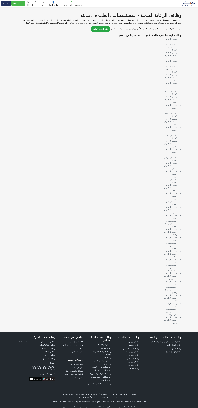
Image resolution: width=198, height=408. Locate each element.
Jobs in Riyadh (96, 402)
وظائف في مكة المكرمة (130, 348)
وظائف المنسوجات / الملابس (100, 370)
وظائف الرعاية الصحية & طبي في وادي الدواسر (170, 320)
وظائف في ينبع (133, 365)
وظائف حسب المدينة (128, 337)
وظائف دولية (134, 368)
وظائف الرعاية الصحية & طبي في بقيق (170, 55)
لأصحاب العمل (75, 359)
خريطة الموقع (77, 406)
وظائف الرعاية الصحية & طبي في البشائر (170, 122)
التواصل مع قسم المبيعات (73, 374)
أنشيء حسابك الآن (76, 364)
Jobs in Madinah (129, 402)
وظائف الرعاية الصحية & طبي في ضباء (170, 188)
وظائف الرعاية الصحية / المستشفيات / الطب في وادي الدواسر (171, 309)
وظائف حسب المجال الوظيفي (166, 337)
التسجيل (35, 5)
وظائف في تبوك (133, 362)
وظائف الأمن (177, 348)
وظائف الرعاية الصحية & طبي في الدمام (170, 99)
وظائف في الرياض (132, 342)
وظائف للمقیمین (49, 358)
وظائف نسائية (50, 355)
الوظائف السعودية (129, 406)
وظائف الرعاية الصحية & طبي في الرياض (170, 166)
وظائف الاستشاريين (104, 380)
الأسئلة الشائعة (101, 406)
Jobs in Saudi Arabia (59, 402)
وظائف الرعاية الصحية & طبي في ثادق (170, 77)
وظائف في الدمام (132, 355)
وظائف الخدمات (105, 357)
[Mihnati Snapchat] (44, 368)
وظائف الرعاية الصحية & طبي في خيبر (170, 210)
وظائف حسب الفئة (104, 383)
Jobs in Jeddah (72, 402)
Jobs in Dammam (84, 402)
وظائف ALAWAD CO (47, 345)
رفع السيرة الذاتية (100, 29)
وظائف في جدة (133, 345)
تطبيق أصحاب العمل (75, 377)
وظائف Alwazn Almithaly (45, 352)
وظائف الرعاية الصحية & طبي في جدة (170, 254)
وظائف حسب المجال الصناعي (100, 338)
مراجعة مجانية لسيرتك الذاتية (72, 5)
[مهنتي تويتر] (49, 368)
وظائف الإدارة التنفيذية (173, 352)
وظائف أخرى (92, 383)
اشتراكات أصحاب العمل (74, 371)
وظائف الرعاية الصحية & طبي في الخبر (170, 144)
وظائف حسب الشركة (44, 337)
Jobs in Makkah (118, 402)
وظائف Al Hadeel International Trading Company (36, 342)
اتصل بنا (80, 348)
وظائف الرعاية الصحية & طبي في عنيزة (170, 298)
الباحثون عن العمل (73, 337)
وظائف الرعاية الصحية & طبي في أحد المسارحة (170, 276)
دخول (43, 5)
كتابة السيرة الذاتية (76, 342)
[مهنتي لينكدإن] (39, 368)
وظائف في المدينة (132, 352)
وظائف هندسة (106, 348)
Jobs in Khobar (107, 402)
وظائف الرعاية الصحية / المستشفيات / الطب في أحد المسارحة (171, 265)
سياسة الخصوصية (89, 406)
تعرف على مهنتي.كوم (114, 406)
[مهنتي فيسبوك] (53, 368)
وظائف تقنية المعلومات (102, 345)
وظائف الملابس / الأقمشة (101, 367)
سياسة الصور (67, 406)
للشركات (6, 3)
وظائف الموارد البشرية (173, 345)
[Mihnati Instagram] (34, 368)
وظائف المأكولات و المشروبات (99, 373)
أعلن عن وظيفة (18, 3)
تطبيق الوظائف (77, 352)
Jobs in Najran (141, 402)
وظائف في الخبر (133, 358)
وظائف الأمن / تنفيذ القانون (101, 377)
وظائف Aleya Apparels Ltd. (45, 348)
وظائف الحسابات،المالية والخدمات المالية (166, 342)
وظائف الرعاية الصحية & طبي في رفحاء (170, 232)
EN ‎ (27, 5)
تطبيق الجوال (53, 5)
